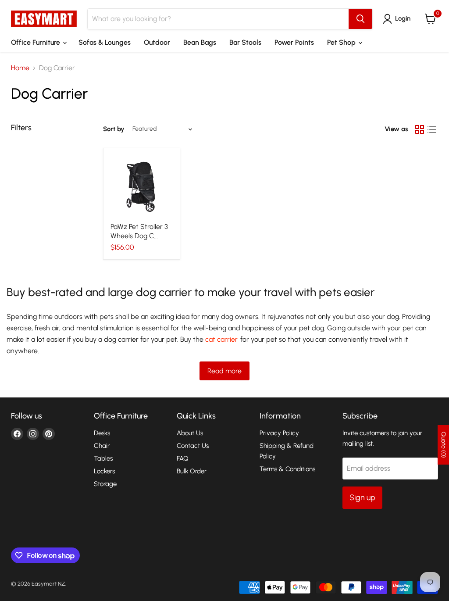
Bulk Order (192, 471)
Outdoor (157, 42)
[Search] (360, 19)
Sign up (362, 497)
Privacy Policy (279, 433)
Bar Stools (245, 42)
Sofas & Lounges (104, 42)
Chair (102, 446)
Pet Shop (342, 42)
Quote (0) (443, 445)
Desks (102, 433)
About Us (190, 433)
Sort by (114, 129)
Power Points (294, 42)
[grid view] (419, 129)
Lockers (104, 471)
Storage (105, 484)
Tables (103, 458)
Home (20, 68)
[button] (398, 19)
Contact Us (193, 446)
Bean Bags (199, 42)
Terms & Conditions (287, 469)
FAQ (183, 458)
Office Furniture (36, 42)
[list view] (432, 129)
